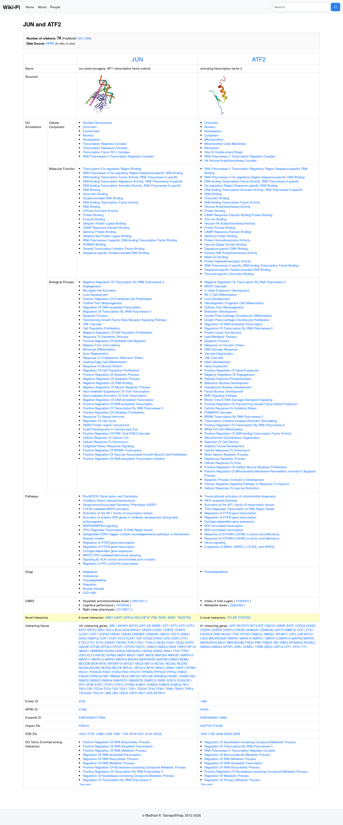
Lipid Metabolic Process (220, 336)
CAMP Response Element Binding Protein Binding (238, 215)
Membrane (211, 148)
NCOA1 (159, 663)
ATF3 (182, 625)
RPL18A (147, 676)
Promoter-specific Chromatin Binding (229, 273)
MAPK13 (272, 638)
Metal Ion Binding (216, 257)
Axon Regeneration (95, 353)
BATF (82, 630)
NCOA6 (84, 667)
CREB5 (126, 634)
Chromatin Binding (95, 194)
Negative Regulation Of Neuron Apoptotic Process (116, 387)
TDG (115, 688)
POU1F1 (135, 672)
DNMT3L (93, 638)
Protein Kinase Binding (219, 227)
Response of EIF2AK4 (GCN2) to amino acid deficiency (242, 534)
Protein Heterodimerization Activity (227, 261)
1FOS (90, 734)
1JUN (108, 734)
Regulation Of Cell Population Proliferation (111, 370)
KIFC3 (308, 634)
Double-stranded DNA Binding (103, 198)
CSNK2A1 (152, 634)
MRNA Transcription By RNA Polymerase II (233, 416)
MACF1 (132, 655)
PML (154, 617)
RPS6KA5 (296, 642)
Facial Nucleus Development (223, 391)
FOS (131, 642)
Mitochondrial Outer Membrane (225, 143)
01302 (83, 709)
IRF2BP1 (282, 634)
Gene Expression (216, 366)
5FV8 (132, 734)
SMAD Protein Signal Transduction (106, 425)
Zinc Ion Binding (215, 219)
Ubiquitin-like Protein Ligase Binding (107, 236)
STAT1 (99, 684)
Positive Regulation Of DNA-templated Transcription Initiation (124, 458)
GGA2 (180, 642)
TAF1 (185, 684)
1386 (203, 701)
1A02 (82, 734)
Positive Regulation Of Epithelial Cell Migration (114, 341)
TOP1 (132, 688)
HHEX (182, 646)
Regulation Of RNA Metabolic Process (109, 763)
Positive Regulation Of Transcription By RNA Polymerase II (123, 408)
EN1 (139, 638)
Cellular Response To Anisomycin (105, 441)
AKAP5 (123, 625)
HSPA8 (147, 651)
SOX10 (171, 680)
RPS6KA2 (161, 676)
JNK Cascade (92, 324)
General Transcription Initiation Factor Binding (113, 248)
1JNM (99, 734)
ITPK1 (185, 651)
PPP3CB (160, 672)
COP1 (94, 634)
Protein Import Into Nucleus (223, 332)
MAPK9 (133, 659)
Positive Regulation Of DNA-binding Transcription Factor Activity (247, 433)
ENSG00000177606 (92, 717)
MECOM (84, 663)
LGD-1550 (89, 592)
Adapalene (90, 571)
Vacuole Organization (218, 353)
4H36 (219, 734)
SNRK (161, 680)
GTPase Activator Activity (100, 210)
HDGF (172, 646)
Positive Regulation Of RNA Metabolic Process (115, 750)
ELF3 (121, 638)
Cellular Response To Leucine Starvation (231, 488)
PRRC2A (96, 676)
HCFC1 (141, 646)
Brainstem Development (220, 311)
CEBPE (168, 630)
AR (149, 625)
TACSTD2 (184, 617)
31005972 (242, 601)
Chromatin (90, 127)
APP (142, 625)
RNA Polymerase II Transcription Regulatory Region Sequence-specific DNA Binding (256, 170)
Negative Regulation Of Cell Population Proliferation (117, 332)
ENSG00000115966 (213, 717)
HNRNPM (96, 651)
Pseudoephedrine (94, 580)
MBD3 (174, 659)
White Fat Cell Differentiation (223, 429)
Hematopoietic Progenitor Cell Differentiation (234, 303)
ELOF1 (131, 638)
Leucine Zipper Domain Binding (225, 244)
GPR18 (128, 617)
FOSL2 (150, 642)
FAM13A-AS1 (222, 634)
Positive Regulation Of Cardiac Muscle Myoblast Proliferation (245, 467)
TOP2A (142, 688)
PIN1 (125, 672)
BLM (126, 630)
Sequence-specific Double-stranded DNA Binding (116, 252)
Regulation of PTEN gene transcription (109, 542)
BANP (281, 625)
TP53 (151, 688)
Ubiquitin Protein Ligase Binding (104, 223)
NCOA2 (171, 663)
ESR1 (175, 638)
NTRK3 (191, 667)
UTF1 (288, 646)
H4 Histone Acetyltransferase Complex (230, 160)
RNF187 (135, 676)
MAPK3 (110, 659)
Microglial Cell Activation (99, 290)
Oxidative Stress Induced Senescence (109, 500)
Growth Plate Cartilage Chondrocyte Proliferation (237, 320)
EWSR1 (110, 642)
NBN (230, 642)
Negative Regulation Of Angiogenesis (229, 374)
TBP (90, 688)
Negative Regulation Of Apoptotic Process (111, 378)
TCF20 (98, 688)
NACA (139, 663)
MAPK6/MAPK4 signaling (100, 525)
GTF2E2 (106, 646)
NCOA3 (182, 663)
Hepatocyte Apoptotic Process (225, 458)
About (42, 7)
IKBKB (157, 651)
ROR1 (162, 617)
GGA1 (170, 642)
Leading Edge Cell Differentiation (105, 362)
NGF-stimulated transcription (223, 525)
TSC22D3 (85, 693)
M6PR (121, 655)
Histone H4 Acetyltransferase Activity (229, 223)
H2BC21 (257, 634)
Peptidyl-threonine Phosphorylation (227, 378)
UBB (108, 693)
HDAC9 (163, 646)
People (55, 7)
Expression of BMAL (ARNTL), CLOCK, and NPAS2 (239, 546)
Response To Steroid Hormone (103, 416)
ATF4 (190, 625)
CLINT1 (84, 634)
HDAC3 (152, 646)
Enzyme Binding (94, 219)
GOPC (189, 642)
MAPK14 (98, 659)
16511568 (83, 38)
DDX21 (185, 634)
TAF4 (82, 688)
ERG (167, 638)
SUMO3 (164, 684)
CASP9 (146, 630)
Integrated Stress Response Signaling (108, 446)
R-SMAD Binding (94, 244)
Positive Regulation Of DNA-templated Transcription (118, 404)
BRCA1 (135, 630)
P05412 (84, 725)
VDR (149, 693)
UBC (115, 693)
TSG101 (98, 693)
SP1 (189, 680)
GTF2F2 (129, 646)
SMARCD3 (136, 680)
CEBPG (180, 630)
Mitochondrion (213, 139)
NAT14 (149, 663)
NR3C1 (160, 667)
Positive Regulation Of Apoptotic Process (111, 374)
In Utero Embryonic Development (226, 290)
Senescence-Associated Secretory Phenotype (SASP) (119, 504)
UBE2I (123, 693)
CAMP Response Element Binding (106, 227)
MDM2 (184, 659)
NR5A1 (170, 667)
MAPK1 (233, 638)
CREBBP (138, 634)
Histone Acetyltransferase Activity (227, 206)
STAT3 (109, 684)
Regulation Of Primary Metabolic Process (232, 780)
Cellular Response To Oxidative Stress (230, 408)
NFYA (150, 667)
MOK (94, 663)
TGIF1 (123, 688)
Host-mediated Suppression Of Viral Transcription (116, 391)
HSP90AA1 (133, 651)
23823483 (236, 605)
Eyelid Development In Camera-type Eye (110, 429)
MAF (141, 655)
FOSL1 (139, 642)
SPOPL (228, 646)
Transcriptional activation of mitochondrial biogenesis (240, 496)
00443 (204, 709)
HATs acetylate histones (220, 500)
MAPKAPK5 (147, 659)
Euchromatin (91, 131)
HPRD (50, 43)
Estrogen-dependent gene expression (108, 551)
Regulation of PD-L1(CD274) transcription (110, 563)
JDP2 (82, 655)
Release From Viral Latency (101, 345)
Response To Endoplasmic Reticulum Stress (113, 357)
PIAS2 (116, 672)
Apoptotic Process (95, 315)
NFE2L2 (140, 667)
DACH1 (165, 634)
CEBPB (216, 630)
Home (30, 7)
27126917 (123, 609)
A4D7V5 (205, 725)
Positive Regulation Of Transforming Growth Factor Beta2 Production (251, 404)
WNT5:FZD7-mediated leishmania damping (112, 555)
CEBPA (205, 630)
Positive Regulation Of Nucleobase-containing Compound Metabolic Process (134, 767)
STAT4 (119, 684)
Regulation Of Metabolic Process (226, 775)
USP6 (133, 693)
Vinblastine (90, 576)
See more (85, 784)
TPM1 (160, 688)
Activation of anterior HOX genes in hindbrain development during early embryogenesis (130, 519)
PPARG (147, 672)
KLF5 (90, 655)
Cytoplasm (211, 135)
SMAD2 (84, 680)
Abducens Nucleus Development (226, 383)
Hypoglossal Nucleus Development (228, 387)
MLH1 (222, 642)
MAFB (149, 655)
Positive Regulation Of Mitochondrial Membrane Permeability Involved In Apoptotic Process (260, 473)
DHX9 (83, 638)
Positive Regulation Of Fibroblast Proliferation (113, 412)
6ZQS (228, 734)
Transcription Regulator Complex (105, 143)
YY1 (305, 646)
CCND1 (157, 630)
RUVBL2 (309, 642)
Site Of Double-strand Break (223, 152)
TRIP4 (189, 688)
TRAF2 (179, 688)
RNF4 (284, 642)
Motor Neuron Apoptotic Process (226, 454)
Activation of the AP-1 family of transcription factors (118, 513)
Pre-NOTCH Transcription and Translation (110, 496)
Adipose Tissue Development (224, 446)
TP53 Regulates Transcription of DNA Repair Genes (118, 530)
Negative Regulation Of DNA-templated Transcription (118, 399)
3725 (82, 701)
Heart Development (217, 362)
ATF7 (261, 625)
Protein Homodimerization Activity (227, 240)
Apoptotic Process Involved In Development (234, 479)
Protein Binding (93, 215)
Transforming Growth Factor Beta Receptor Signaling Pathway (125, 320)
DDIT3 (175, 634)
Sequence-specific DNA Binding (226, 248)
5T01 (140, 734)
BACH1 (271, 625)
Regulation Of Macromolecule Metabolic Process (237, 754)
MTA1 (103, 663)
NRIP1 (180, 667)
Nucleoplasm (91, 139)
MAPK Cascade (215, 286)
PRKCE (267, 642)
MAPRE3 (163, 659)
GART (118, 617)
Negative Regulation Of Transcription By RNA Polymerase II (123, 282)
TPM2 (169, 688)
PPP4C (172, 672)
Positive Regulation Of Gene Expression (231, 370)
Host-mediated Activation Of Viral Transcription (114, 395)
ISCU (137, 617)
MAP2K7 (174, 655)
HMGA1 (84, 651)
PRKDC (84, 676)
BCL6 (118, 630)
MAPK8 (121, 659)
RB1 (106, 676)
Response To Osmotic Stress (224, 345)
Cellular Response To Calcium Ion (106, 437)
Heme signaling (214, 542)
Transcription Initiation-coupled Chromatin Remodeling (240, 420)
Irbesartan (89, 584)
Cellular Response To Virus (222, 463)
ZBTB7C (159, 693)
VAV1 (141, 693)
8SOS (158, 734)
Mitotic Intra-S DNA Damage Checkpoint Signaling (238, 399)
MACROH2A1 (218, 638)
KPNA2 (111, 655)
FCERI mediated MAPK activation (106, 509)
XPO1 (297, 646)
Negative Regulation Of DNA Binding (107, 383)
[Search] (335, 7)
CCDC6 (300, 625)
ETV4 (100, 642)
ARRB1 (157, 625)
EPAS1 (158, 638)
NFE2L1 (128, 667)
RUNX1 (173, 676)
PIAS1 (106, 672)
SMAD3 (95, 680)
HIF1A (191, 646)
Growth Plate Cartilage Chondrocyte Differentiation (238, 315)
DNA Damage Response (220, 349)
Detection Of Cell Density (221, 441)
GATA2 (160, 642)
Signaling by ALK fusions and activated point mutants (119, 559)
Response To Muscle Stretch (102, 366)
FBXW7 (121, 642)
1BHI (203, 734)
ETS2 (82, 642)
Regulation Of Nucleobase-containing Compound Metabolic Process (128, 775)
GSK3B (84, 646)
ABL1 (113, 625)
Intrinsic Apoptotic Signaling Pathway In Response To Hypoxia (246, 484)
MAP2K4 (161, 655)
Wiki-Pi (11, 7)
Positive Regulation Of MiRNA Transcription (112, 450)
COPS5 (104, 634)
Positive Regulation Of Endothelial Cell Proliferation (117, 298)
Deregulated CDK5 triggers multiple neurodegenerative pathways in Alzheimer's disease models (136, 536)
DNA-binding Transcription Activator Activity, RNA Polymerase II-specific (132, 185)
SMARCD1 (120, 680)
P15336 (217, 725)
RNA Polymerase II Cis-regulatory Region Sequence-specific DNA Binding (133, 173)
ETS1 (184, 638)
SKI (193, 676)
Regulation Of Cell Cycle (99, 420)
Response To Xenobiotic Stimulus (106, 336)
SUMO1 (140, 684)
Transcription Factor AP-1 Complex (106, 152)
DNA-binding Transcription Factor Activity (111, 202)
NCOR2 (95, 667)
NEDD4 (106, 667)
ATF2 (259, 59)
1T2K (124, 734)
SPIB (90, 684)
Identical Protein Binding (99, 231)
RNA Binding (91, 206)
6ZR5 (236, 734)
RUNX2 (184, 676)
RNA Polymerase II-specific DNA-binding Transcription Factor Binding (130, 240)
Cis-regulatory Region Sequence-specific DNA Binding (240, 185)
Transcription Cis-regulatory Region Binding (112, 168)
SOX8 (181, 680)
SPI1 (82, 684)
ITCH (176, 651)
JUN (137, 59)
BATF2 (92, 630)
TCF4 (107, 688)
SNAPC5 (150, 680)
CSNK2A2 (267, 630)
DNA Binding (91, 189)
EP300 (147, 638)
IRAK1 (167, 651)
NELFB (117, 667)
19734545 (122, 605)
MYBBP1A (115, 663)
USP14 (278, 646)
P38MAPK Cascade (217, 412)
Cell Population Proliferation (101, 328)
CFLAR (232, 617)
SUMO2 (152, 684)
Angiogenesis (92, 286)
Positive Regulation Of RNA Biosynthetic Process (116, 742)
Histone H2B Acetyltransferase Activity (230, 252)
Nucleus (88, 135)
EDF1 (104, 638)
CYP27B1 (244, 617)
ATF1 (166, 625)
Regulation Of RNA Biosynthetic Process (110, 759)
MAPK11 (85, 659)
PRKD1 (183, 672)
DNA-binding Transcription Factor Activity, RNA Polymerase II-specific (130, 177)
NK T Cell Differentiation (220, 294)
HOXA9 (109, 651)
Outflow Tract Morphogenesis (102, 303)
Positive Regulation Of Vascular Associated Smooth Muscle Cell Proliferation (135, 454)
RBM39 (115, 676)
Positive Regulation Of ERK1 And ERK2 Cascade (116, 433)
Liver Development (95, 294)
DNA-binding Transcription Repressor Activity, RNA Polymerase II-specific (133, 181)
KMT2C (100, 655)
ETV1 (91, 642)
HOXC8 (120, 651)
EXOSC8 (206, 634)
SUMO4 (175, 684)
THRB (259, 646)
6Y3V (149, 734)
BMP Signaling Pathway (220, 395)
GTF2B (94, 646)
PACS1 (83, 672)
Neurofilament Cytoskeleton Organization (232, 437)
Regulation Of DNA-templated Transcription (112, 307)
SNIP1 (172, 617)
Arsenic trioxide (93, 588)
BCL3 (110, 630)
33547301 (138, 601)
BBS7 (101, 630)
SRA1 (238, 646)
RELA (125, 676)
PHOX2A (95, 672)
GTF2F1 (117, 646)
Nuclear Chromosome (97, 122)
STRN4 (129, 684)
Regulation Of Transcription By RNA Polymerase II (117, 311)
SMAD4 (107, 680)
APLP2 (133, 625)
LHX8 (204, 638)
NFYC (146, 617)
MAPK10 (187, 655)
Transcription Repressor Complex (105, 148)
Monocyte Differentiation (99, 349)
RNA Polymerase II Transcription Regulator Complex (118, 156)
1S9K (116, 734)
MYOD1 (129, 663)
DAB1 (109, 617)
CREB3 (115, 634)
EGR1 (113, 638)
